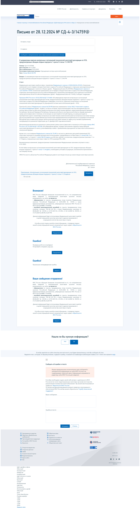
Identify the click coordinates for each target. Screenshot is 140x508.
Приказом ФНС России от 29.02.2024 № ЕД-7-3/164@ (35, 98)
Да (74, 341)
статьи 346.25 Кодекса (44, 137)
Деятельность (74, 9)
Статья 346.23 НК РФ (29, 73)
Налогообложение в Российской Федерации (41, 22)
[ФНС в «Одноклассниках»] (116, 1)
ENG (120, 9)
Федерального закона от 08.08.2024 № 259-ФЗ (67, 85)
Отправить (65, 426)
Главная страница (22, 22)
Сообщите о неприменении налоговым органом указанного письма (42, 55)
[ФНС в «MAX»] (122, 1)
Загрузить (89, 173)
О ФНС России (61, 9)
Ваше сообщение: (51, 395)
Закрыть (57, 270)
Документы (102, 9)
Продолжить (57, 233)
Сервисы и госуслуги (88, 9)
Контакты (112, 9)
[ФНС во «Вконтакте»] (113, 1)
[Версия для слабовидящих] (90, 2)
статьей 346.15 (85, 135)
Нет (65, 341)
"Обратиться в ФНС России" (61, 385)
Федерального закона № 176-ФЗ (46, 133)
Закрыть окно (21, 507)
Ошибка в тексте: (51, 410)
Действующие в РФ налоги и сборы (65, 22)
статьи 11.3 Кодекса (44, 149)
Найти (116, 16)
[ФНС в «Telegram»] (119, 1)
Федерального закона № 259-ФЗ (42, 107)
